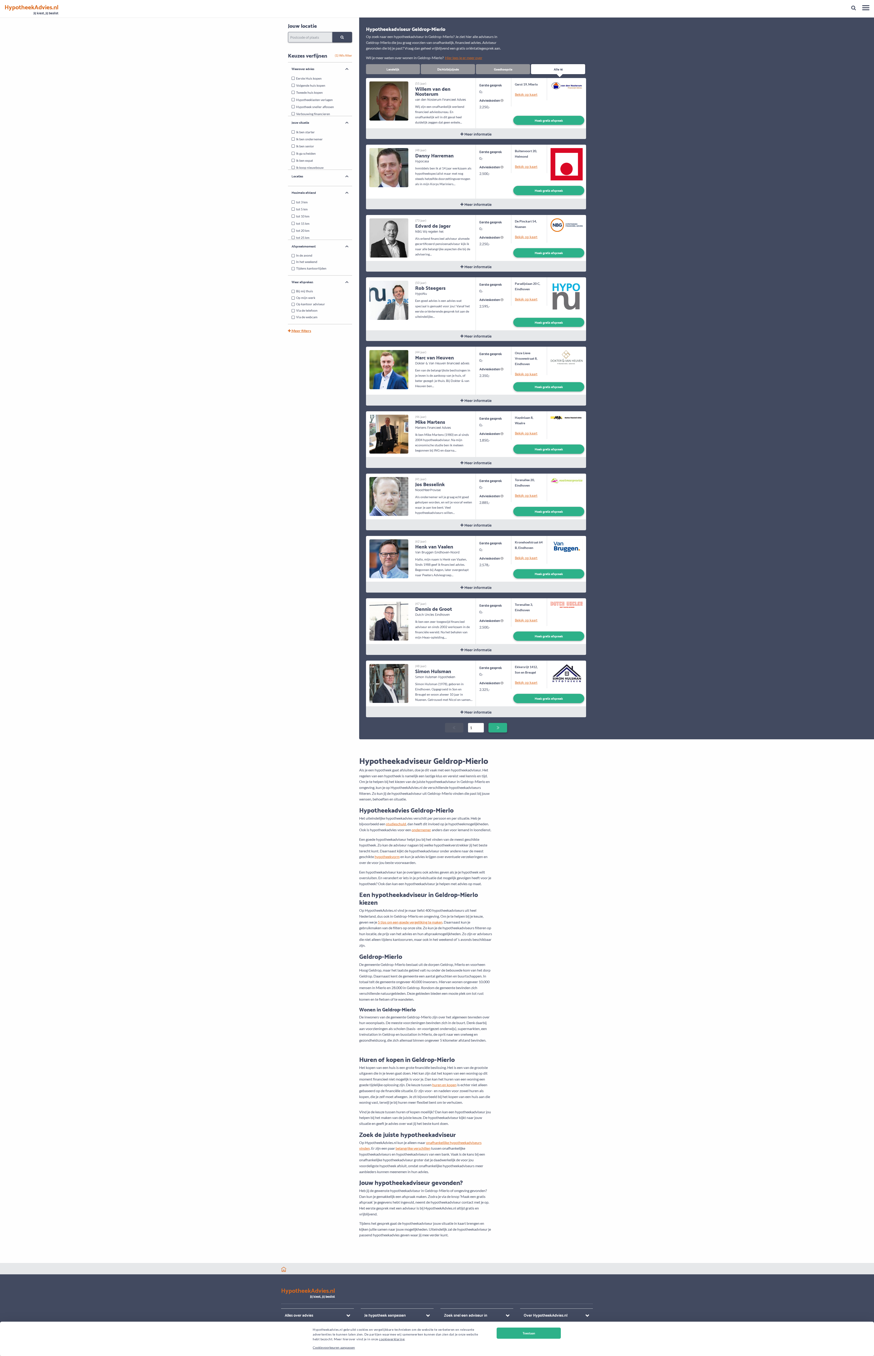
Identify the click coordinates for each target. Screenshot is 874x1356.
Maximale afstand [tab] (304, 192)
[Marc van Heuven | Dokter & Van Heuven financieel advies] (389, 369)
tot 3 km (302, 202)
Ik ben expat (304, 160)
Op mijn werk (305, 298)
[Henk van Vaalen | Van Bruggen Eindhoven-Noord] (389, 558)
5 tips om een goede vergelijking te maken (410, 922)
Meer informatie (477, 134)
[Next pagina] (497, 727)
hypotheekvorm (387, 856)
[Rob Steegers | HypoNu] (389, 300)
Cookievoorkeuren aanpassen (334, 1347)
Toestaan (529, 1333)
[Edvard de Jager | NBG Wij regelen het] (389, 237)
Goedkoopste (503, 69)
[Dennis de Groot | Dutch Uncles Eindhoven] (389, 621)
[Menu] (864, 8)
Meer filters (301, 330)
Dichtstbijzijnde (448, 69)
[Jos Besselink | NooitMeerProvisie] (389, 496)
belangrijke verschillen (413, 1148)
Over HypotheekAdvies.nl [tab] (545, 1315)
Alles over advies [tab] (299, 1315)
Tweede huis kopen (309, 92)
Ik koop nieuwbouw (310, 167)
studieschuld (396, 824)
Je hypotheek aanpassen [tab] (385, 1315)
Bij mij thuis (304, 291)
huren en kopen (444, 1085)
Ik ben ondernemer (309, 139)
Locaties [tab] (297, 176)
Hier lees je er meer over (463, 58)
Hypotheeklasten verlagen (314, 100)
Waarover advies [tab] (303, 68)
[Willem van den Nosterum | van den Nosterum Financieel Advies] (389, 100)
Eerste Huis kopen (309, 78)
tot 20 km (303, 230)
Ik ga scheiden (306, 153)
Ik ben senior (305, 146)
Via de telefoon (307, 310)
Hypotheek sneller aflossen (315, 107)
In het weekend (306, 262)
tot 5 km (302, 209)
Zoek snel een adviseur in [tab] (465, 1315)
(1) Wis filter (343, 55)
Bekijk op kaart (526, 94)
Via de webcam (307, 317)
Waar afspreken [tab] (302, 282)
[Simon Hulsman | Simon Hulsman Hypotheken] (389, 683)
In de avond (304, 255)
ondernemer (421, 830)
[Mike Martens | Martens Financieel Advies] (389, 434)
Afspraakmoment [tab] (304, 246)
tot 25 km (303, 238)
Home (283, 1269)
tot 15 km (303, 223)
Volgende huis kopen (310, 85)
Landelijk (392, 69)
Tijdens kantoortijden (311, 268)
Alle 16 (558, 69)
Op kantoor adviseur (310, 304)
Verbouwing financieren (313, 114)
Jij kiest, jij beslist (31, 9)
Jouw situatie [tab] (300, 122)
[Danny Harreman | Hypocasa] (389, 167)
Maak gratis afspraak (549, 120)
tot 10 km (303, 216)
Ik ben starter (305, 132)
